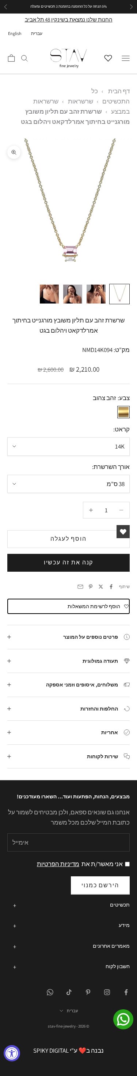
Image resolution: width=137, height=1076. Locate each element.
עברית (36, 33)
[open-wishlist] (123, 531)
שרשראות (80, 101)
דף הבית (119, 91)
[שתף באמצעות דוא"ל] (80, 587)
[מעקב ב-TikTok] (69, 992)
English (14, 33)
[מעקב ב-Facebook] (126, 992)
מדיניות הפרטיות (58, 864)
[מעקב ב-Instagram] (107, 992)
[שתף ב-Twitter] (101, 587)
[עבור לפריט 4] (49, 294)
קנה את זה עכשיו (69, 562)
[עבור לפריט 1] (119, 294)
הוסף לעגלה (68, 539)
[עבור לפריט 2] (96, 294)
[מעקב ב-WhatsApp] (50, 992)
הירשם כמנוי (100, 885)
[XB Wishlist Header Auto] (110, 57)
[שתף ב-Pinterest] (91, 587)
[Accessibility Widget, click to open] (12, 1053)
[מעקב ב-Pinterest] (88, 992)
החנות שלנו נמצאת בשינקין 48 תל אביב (69, 19)
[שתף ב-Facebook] (111, 587)
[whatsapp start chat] (118, 1019)
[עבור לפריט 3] (72, 294)
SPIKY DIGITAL (51, 1050)
